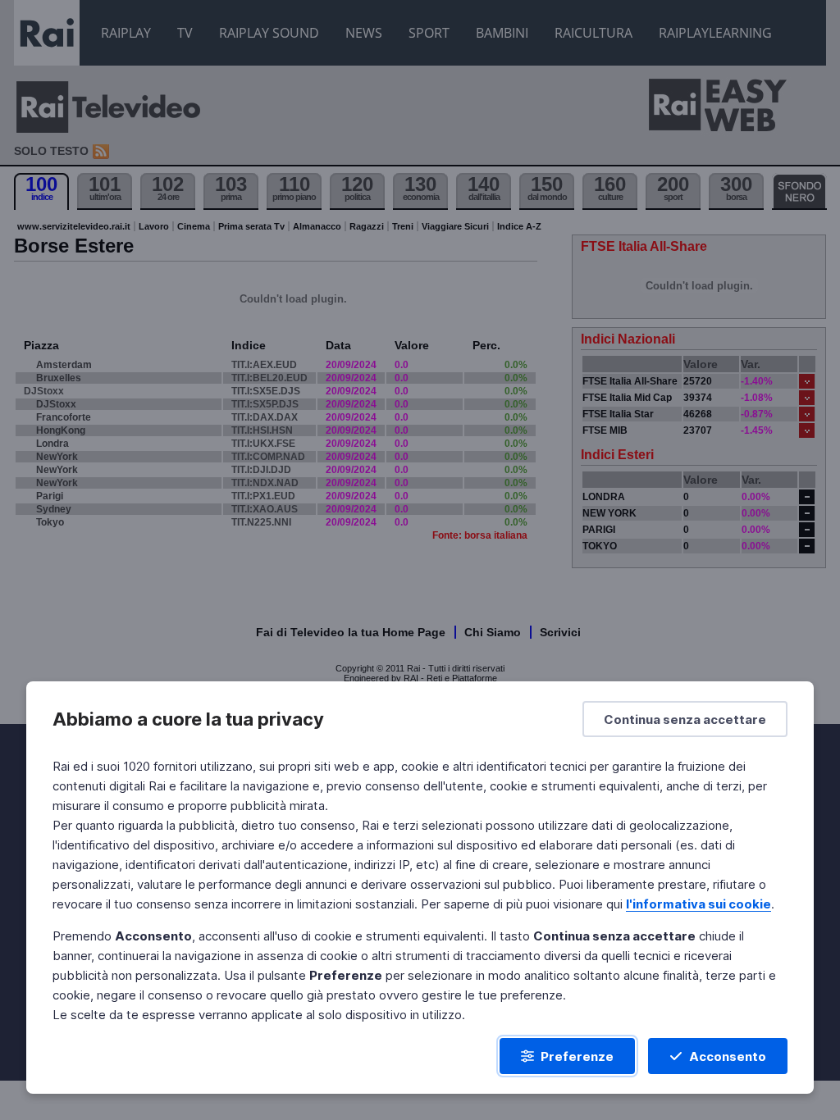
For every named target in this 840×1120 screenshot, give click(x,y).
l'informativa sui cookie (698, 904)
